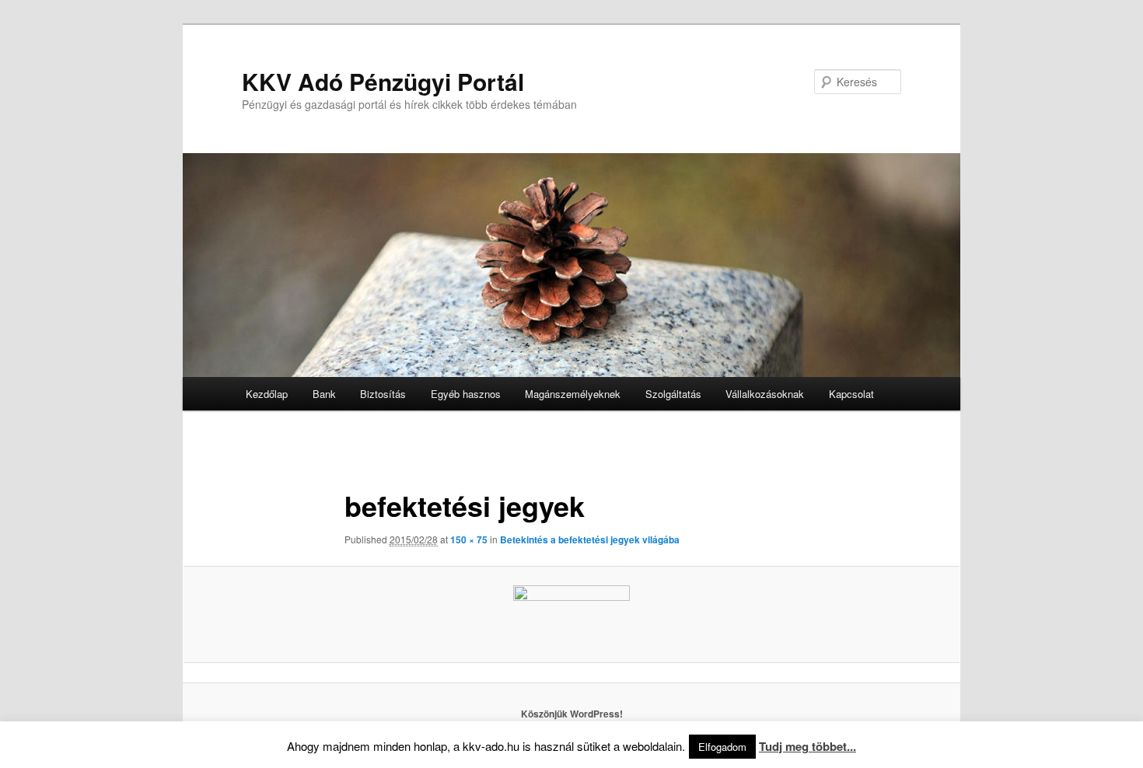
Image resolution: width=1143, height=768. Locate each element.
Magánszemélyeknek (572, 393)
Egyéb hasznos (466, 393)
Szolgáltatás (673, 393)
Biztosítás (383, 393)
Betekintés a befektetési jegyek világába (590, 539)
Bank (324, 393)
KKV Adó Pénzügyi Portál (383, 81)
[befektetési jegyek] (571, 614)
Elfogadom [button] (722, 746)
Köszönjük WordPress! (572, 714)
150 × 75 (469, 539)
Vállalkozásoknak (764, 393)
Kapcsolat (851, 393)
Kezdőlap (267, 393)
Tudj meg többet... (807, 746)
